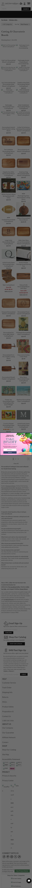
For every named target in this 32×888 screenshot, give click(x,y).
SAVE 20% (10, 452)
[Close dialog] (31, 433)
